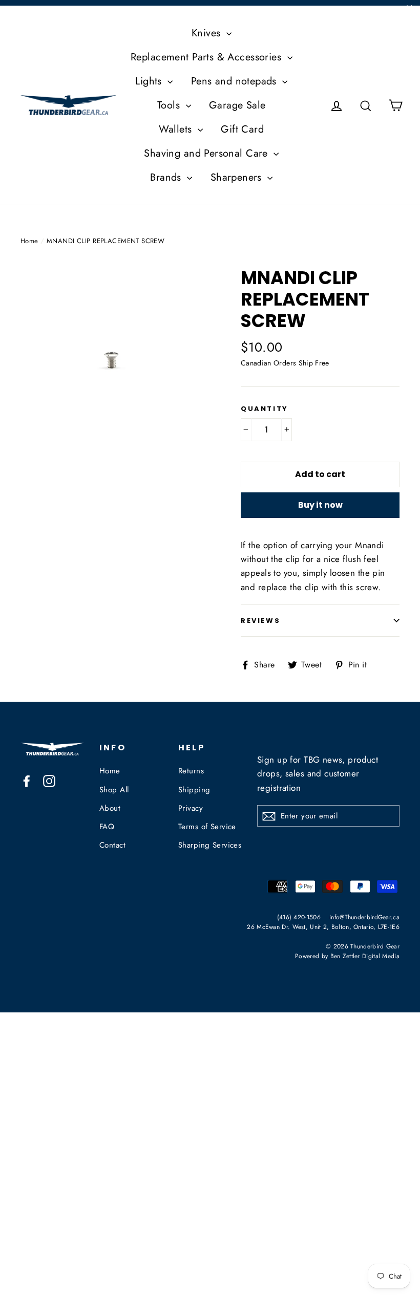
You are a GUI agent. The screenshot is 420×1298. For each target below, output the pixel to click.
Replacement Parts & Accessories (208, 57)
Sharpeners (238, 177)
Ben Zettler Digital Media (365, 955)
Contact (112, 845)
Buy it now (320, 505)
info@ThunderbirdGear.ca (364, 917)
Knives (208, 33)
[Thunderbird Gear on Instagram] (49, 780)
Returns (191, 770)
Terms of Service (207, 826)
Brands (167, 177)
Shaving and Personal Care (207, 153)
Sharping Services (209, 845)
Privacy (190, 808)
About (109, 808)
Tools (170, 105)
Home (29, 241)
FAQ (106, 826)
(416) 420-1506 (299, 917)
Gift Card (242, 129)
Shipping (194, 789)
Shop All (114, 789)
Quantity (264, 409)
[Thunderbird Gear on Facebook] (26, 780)
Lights (150, 81)
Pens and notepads (235, 81)
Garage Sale (237, 105)
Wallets (177, 129)
